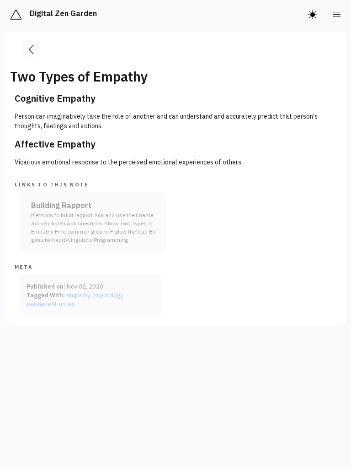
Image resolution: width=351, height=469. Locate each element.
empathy (78, 295)
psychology (107, 295)
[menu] (337, 14)
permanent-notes (51, 303)
